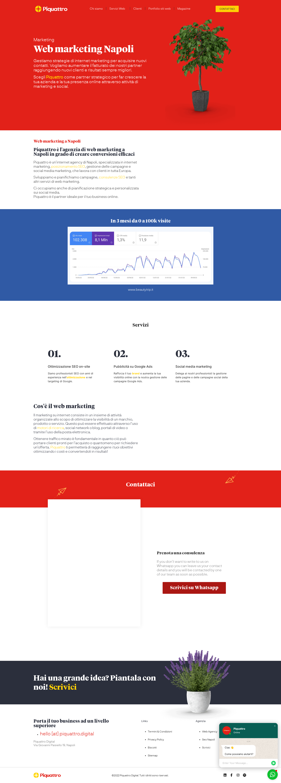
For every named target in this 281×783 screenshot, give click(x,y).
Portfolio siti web (159, 8)
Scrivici (63, 687)
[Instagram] (238, 775)
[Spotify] (244, 775)
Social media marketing (193, 366)
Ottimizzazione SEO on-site (69, 366)
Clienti (137, 8)
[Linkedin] (225, 775)
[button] (274, 726)
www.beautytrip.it (140, 289)
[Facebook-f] (231, 775)
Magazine (183, 8)
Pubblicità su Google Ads (133, 366)
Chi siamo (96, 8)
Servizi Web (117, 8)
